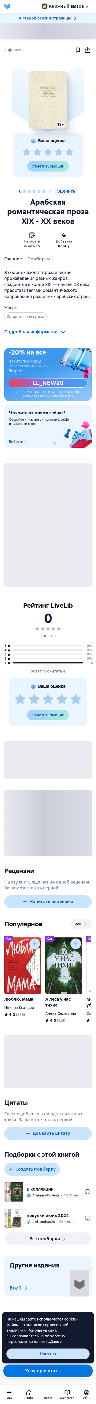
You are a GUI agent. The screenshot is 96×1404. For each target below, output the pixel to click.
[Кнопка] (34, 943)
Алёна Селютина (60, 1013)
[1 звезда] (26, 152)
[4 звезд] (58, 152)
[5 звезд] (69, 152)
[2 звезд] (37, 152)
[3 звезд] (48, 152)
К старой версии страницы (45, 18)
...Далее (54, 1341)
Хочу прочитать (42, 1371)
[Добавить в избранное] (78, 50)
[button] (48, 100)
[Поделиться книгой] (87, 50)
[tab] (13, 260)
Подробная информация (31, 332)
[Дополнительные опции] (87, 1371)
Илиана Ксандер (19, 1007)
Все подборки (45, 1239)
